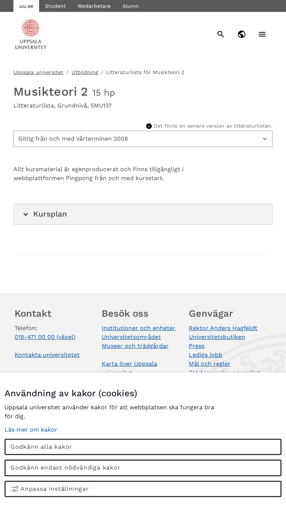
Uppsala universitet (38, 72)
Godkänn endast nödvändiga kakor (65, 467)
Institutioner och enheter (138, 328)
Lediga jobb (205, 354)
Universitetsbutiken (217, 336)
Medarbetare (94, 6)
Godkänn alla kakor (41, 446)
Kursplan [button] (50, 213)
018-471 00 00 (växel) (45, 336)
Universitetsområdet (131, 336)
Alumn (131, 6)
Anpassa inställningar (54, 488)
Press (196, 345)
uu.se (26, 6)
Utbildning (85, 72)
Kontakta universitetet (47, 354)
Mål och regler (210, 363)
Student (55, 6)
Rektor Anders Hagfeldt (223, 328)
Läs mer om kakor (30, 429)
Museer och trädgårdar (135, 345)
